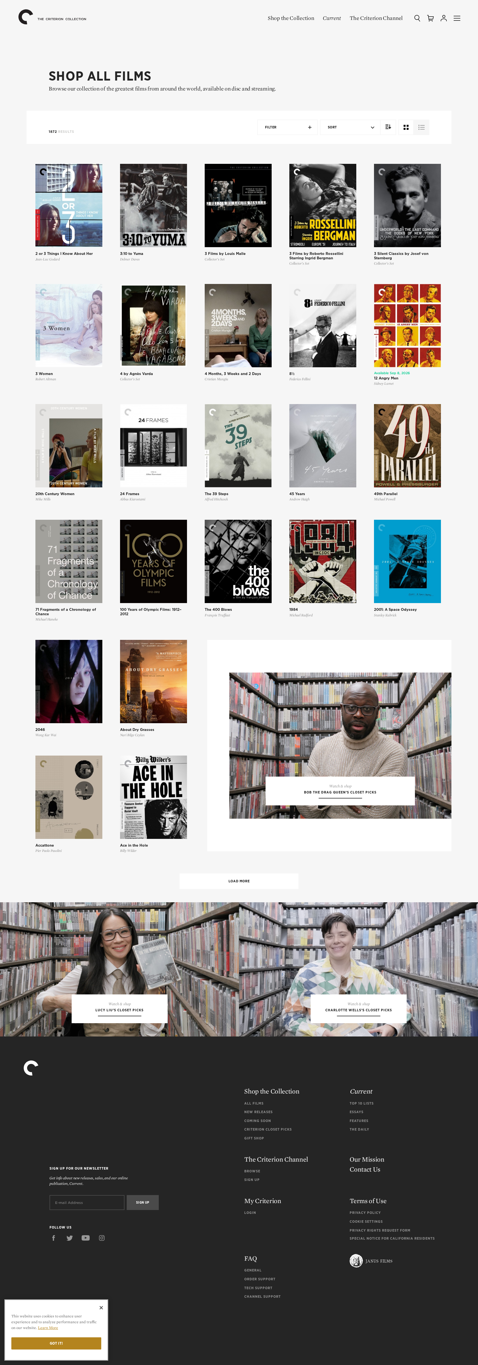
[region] (56, 1330)
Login (250, 1213)
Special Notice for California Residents (392, 1238)
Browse (252, 1171)
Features (359, 1121)
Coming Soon (257, 1121)
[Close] (101, 1308)
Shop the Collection (291, 18)
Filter (271, 127)
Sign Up (252, 1180)
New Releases (258, 1112)
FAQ (250, 1258)
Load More (239, 881)
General (253, 1270)
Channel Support (262, 1296)
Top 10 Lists (362, 1103)
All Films (254, 1103)
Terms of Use (368, 1200)
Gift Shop (254, 1138)
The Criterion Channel (376, 18)
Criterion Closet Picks (268, 1129)
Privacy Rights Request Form (380, 1230)
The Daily (359, 1129)
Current (332, 18)
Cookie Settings (366, 1221)
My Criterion (262, 1200)
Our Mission (367, 1159)
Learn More (48, 1327)
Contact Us (365, 1169)
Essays (356, 1112)
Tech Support (258, 1288)
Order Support (260, 1279)
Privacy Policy (365, 1213)
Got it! (56, 1343)
